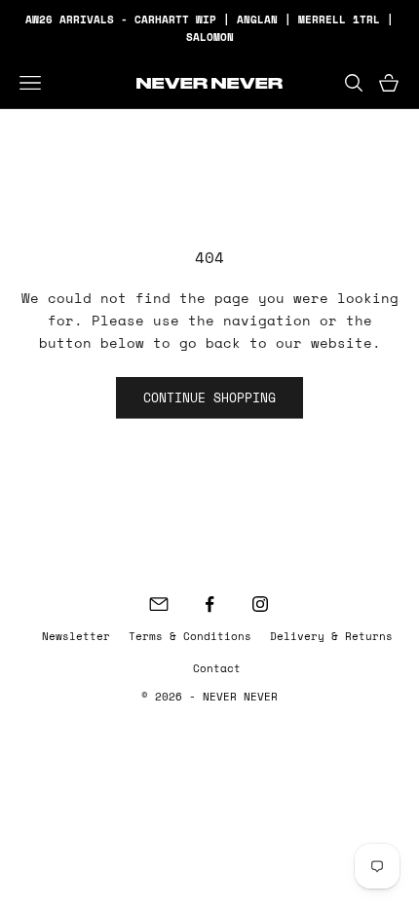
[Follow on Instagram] (260, 604)
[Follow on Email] (159, 604)
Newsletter (76, 636)
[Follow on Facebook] (209, 604)
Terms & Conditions (190, 636)
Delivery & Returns (331, 636)
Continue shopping (209, 397)
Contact (217, 668)
